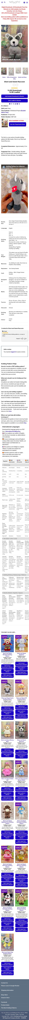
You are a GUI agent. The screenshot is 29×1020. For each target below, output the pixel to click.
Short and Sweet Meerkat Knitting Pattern (21, 909)
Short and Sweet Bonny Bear (7, 741)
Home (3, 77)
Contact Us (4, 983)
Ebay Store (4, 994)
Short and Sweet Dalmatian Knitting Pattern (7, 909)
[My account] (27, 2)
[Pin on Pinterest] (17, 104)
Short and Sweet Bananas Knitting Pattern (21, 865)
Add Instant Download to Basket (14, 96)
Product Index (5, 1005)
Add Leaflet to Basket (14, 100)
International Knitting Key (12, 431)
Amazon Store (5, 997)
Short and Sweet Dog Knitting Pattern (7, 953)
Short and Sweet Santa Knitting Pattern (7, 698)
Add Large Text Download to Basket (7, 675)
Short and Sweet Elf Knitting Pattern (21, 698)
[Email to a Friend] (15, 104)
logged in (13, 352)
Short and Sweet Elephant (21, 654)
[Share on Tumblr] (19, 104)
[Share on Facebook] (11, 104)
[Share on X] (13, 104)
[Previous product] (17, 85)
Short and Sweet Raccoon (21, 741)
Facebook (4, 1002)
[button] (2, 2)
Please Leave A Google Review (10, 985)
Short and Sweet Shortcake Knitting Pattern (7, 865)
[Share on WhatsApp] (9, 104)
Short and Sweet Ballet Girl (7, 779)
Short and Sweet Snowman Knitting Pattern (21, 822)
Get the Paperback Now (17, 124)
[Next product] (14, 85)
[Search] (4, 2)
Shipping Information (7, 990)
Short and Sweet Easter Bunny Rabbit (21, 779)
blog (25, 423)
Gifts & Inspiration (12, 77)
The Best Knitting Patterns (9, 1008)
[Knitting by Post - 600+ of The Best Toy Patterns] (14, 2)
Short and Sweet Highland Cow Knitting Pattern (7, 822)
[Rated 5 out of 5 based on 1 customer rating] (14, 88)
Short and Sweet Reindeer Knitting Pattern (7, 655)
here (10, 411)
